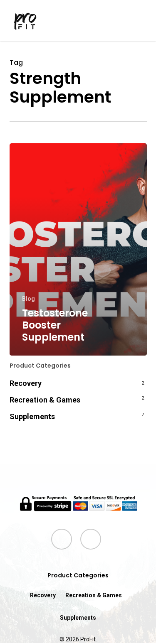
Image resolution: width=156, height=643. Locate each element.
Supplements (32, 416)
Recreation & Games (45, 399)
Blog (28, 298)
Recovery (26, 383)
